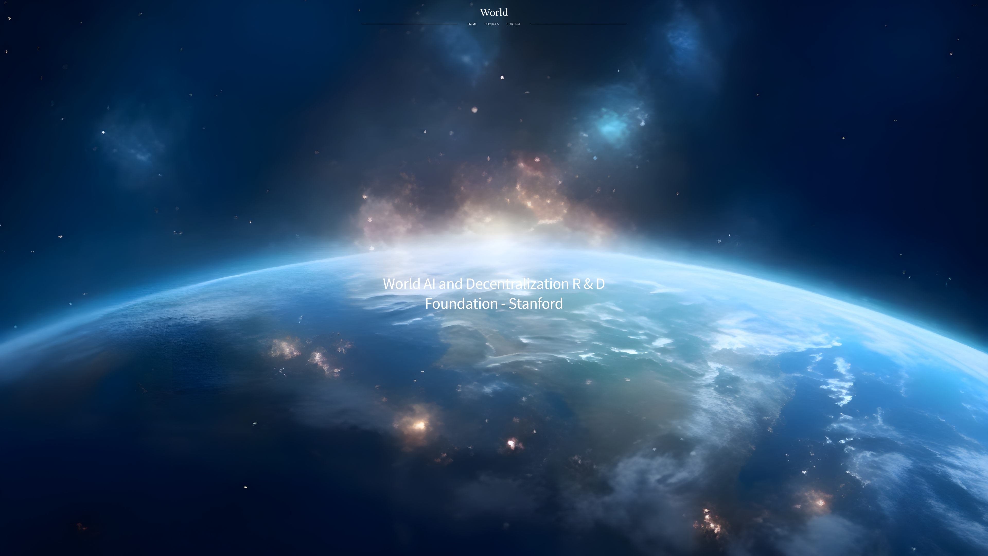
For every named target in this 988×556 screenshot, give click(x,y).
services (491, 24)
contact (513, 24)
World (494, 12)
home (472, 24)
